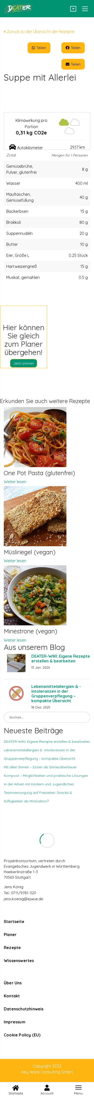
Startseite (14, 921)
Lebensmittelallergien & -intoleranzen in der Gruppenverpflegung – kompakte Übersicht (56, 693)
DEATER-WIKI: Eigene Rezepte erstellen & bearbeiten (60, 658)
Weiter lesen (15, 481)
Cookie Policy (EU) (22, 1034)
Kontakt (12, 995)
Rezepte (12, 947)
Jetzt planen (23, 363)
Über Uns (13, 982)
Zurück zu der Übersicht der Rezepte (40, 31)
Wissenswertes (19, 960)
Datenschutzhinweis (24, 1008)
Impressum (14, 1021)
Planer (10, 934)
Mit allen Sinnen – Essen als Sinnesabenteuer (40, 767)
